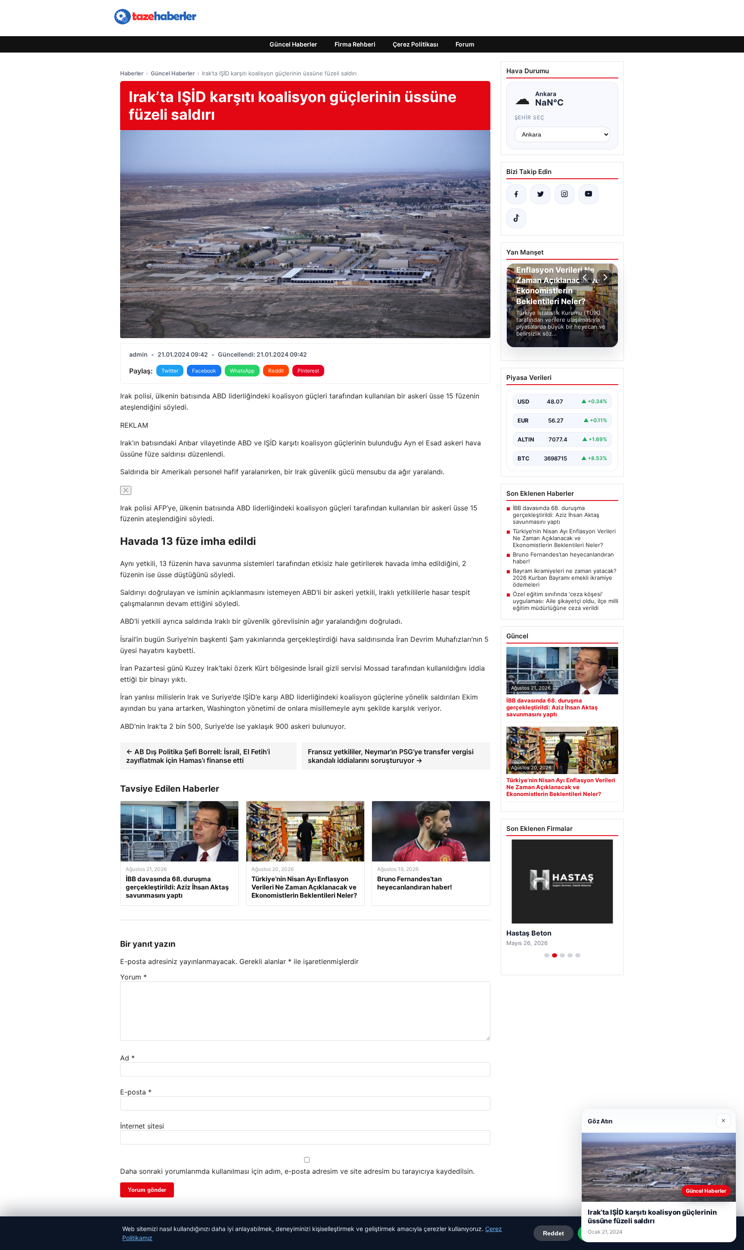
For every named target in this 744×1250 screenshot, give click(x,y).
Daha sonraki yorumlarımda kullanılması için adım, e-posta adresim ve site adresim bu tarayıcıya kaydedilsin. (297, 1171)
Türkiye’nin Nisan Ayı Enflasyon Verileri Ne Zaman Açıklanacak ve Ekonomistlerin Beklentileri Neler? (564, 538)
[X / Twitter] (540, 194)
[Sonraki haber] (604, 277)
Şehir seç (530, 117)
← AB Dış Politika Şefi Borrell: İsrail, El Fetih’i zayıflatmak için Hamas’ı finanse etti (198, 756)
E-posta (136, 1092)
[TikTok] (516, 218)
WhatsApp (242, 370)
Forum (465, 44)
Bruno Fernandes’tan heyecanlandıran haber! (563, 558)
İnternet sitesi (142, 1126)
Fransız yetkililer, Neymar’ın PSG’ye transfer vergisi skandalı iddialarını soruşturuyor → (391, 756)
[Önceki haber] (586, 277)
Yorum (133, 977)
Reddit (276, 370)
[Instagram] (564, 194)
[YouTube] (588, 194)
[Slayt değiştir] (546, 955)
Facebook (204, 370)
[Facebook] (516, 194)
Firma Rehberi (355, 44)
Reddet (553, 1233)
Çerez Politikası (415, 44)
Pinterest (308, 370)
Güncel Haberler (293, 44)
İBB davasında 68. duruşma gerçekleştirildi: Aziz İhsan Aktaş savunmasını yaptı (556, 514)
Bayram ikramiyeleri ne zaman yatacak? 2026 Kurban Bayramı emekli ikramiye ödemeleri (565, 577)
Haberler (131, 73)
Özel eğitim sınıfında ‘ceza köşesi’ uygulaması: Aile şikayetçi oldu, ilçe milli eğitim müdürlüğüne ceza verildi (565, 601)
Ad (127, 1058)
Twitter (169, 370)
